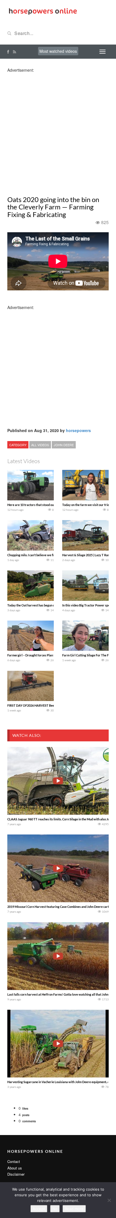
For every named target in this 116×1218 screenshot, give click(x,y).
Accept (39, 1208)
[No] (109, 1200)
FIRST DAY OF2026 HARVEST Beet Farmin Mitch (40, 705)
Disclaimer (15, 1174)
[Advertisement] (58, 131)
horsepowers (78, 430)
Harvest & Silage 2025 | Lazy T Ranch (87, 555)
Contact (13, 1161)
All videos (40, 444)
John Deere (64, 444)
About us (14, 1168)
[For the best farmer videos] (42, 11)
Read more (74, 1208)
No (54, 1208)
